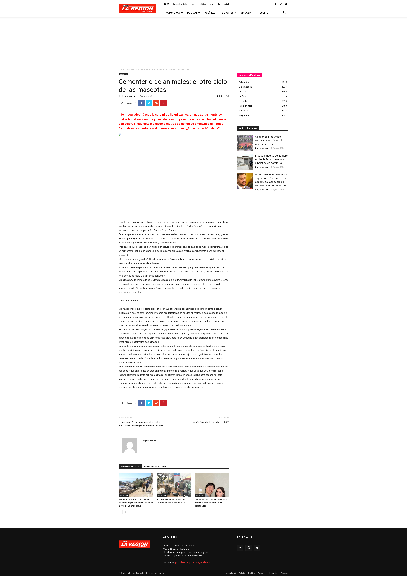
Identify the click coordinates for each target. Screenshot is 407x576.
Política (209, 12)
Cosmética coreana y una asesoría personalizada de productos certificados (211, 502)
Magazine (247, 12)
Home (121, 69)
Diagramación (128, 96)
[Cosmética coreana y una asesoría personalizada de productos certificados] (212, 485)
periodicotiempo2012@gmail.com (192, 562)
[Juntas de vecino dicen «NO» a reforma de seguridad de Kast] (174, 485)
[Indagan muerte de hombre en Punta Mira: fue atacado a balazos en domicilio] (245, 162)
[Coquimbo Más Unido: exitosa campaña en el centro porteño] (245, 143)
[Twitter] (286, 4)
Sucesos (265, 12)
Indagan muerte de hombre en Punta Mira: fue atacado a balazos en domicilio (271, 159)
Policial (192, 12)
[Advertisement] (203, 40)
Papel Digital (223, 4)
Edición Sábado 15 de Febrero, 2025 (210, 422)
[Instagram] (280, 4)
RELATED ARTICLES (130, 466)
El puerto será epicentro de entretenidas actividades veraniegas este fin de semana (141, 424)
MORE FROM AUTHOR (155, 466)
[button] (284, 12)
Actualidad (173, 12)
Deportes (228, 12)
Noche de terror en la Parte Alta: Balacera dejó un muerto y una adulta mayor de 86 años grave (136, 502)
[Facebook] (275, 4)
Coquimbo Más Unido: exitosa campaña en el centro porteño (268, 140)
